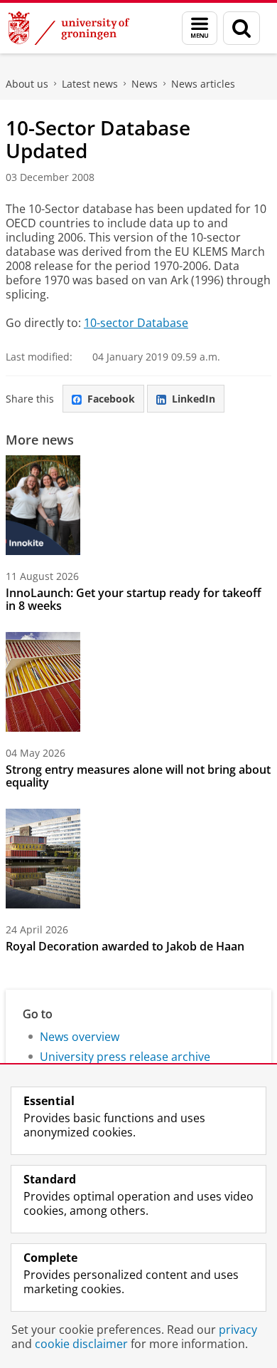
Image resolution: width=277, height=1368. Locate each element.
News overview (79, 1037)
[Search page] (241, 28)
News (144, 83)
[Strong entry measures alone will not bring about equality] (43, 682)
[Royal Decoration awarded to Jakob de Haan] (43, 858)
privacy (238, 1329)
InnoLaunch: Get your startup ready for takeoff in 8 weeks (133, 599)
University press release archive (125, 1057)
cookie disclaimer (81, 1344)
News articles (203, 83)
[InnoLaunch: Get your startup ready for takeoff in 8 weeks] (43, 505)
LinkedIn (193, 398)
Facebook (111, 398)
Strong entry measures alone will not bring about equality (138, 776)
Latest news (90, 83)
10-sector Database (136, 323)
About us (27, 83)
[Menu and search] (199, 28)
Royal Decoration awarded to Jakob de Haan (125, 946)
